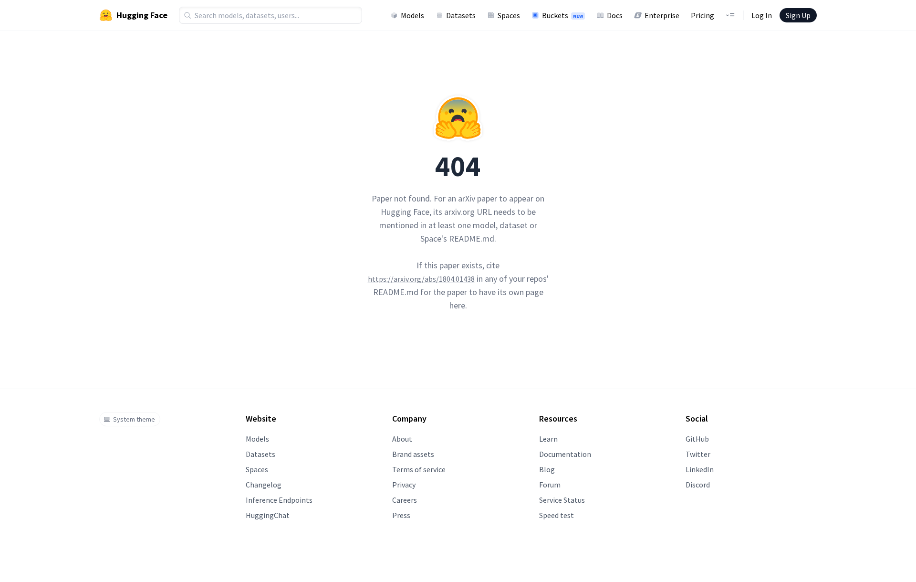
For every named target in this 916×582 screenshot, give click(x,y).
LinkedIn (700, 469)
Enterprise (662, 15)
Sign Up (798, 15)
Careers (404, 500)
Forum (550, 484)
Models (412, 15)
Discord (698, 484)
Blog (547, 469)
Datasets (461, 15)
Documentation (565, 454)
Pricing (702, 15)
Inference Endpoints (279, 500)
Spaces (509, 15)
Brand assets (413, 454)
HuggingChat (268, 515)
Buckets (562, 15)
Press (401, 515)
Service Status (562, 500)
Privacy (404, 484)
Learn (548, 439)
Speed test (556, 515)
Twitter (698, 454)
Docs (615, 15)
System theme (134, 419)
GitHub (697, 439)
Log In (761, 15)
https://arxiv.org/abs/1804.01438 (421, 279)
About (402, 439)
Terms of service (419, 469)
